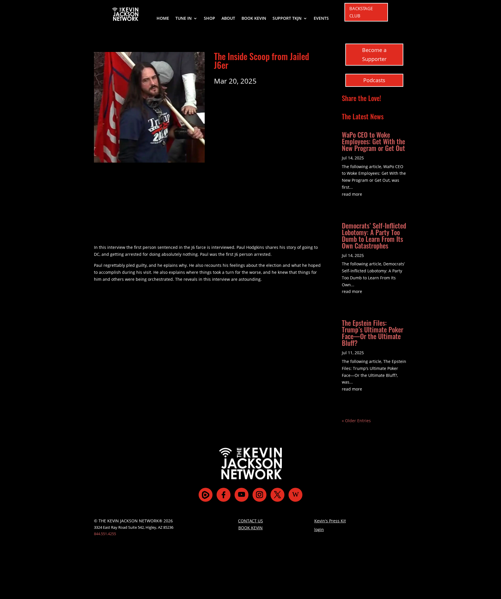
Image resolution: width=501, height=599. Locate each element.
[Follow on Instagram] (259, 495)
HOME (163, 18)
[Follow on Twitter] (277, 495)
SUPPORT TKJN (287, 18)
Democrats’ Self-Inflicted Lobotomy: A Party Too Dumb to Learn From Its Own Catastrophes (374, 236)
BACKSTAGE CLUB (361, 12)
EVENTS (321, 18)
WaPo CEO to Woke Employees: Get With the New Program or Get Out (373, 141)
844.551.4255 (105, 533)
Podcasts (374, 80)
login (319, 529)
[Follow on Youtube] (241, 495)
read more (352, 194)
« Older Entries (356, 420)
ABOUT (228, 18)
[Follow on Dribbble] (295, 495)
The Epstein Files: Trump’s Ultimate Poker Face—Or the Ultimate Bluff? (372, 333)
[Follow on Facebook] (223, 495)
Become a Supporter (374, 54)
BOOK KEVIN (254, 18)
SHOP (209, 18)
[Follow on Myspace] (206, 495)
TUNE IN (183, 18)
